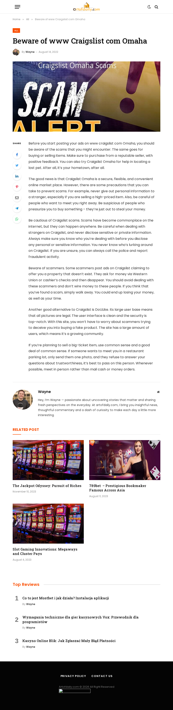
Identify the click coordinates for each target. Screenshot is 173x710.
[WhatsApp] (17, 219)
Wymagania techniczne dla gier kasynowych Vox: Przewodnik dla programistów (80, 619)
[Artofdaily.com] (86, 7)
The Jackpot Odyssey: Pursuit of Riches (47, 485)
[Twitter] (17, 165)
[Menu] (17, 7)
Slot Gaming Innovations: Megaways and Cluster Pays (45, 551)
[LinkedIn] (17, 176)
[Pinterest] (17, 187)
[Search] (156, 7)
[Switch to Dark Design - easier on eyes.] (149, 7)
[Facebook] (17, 154)
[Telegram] (17, 208)
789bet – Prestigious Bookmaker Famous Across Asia (117, 487)
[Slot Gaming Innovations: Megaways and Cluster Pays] (48, 524)
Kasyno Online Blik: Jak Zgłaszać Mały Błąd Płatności (69, 640)
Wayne (30, 52)
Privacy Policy (73, 676)
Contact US (101, 676)
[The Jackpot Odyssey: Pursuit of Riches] (48, 460)
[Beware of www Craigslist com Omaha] (86, 96)
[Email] (17, 197)
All (16, 30)
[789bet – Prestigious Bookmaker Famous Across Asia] (124, 460)
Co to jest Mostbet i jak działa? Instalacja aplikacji (65, 598)
